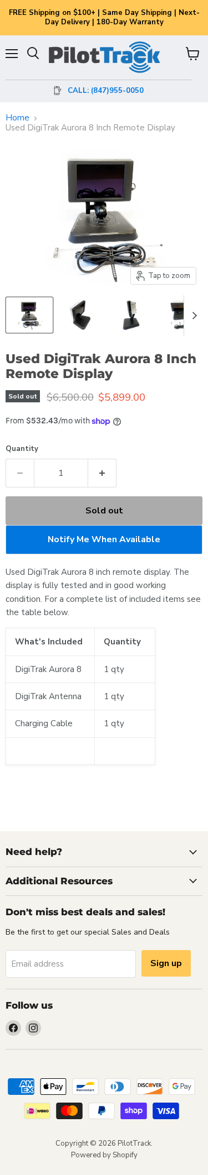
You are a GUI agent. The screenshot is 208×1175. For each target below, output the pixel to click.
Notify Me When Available (104, 539)
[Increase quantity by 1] (102, 473)
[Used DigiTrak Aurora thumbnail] (179, 315)
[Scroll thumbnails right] (192, 315)
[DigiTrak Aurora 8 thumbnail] (29, 315)
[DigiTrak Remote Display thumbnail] (129, 315)
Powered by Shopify (104, 1155)
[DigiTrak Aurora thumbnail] (79, 315)
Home (17, 118)
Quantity (22, 449)
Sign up (166, 963)
